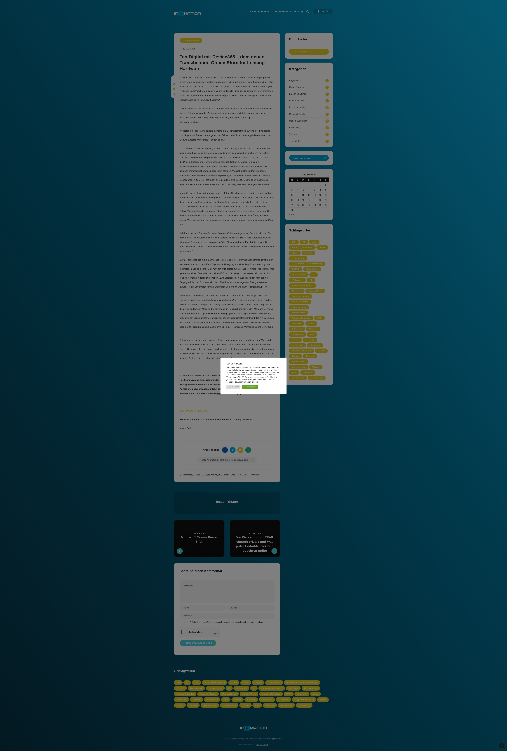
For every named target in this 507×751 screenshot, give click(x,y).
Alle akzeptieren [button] (249, 387)
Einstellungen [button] (233, 387)
